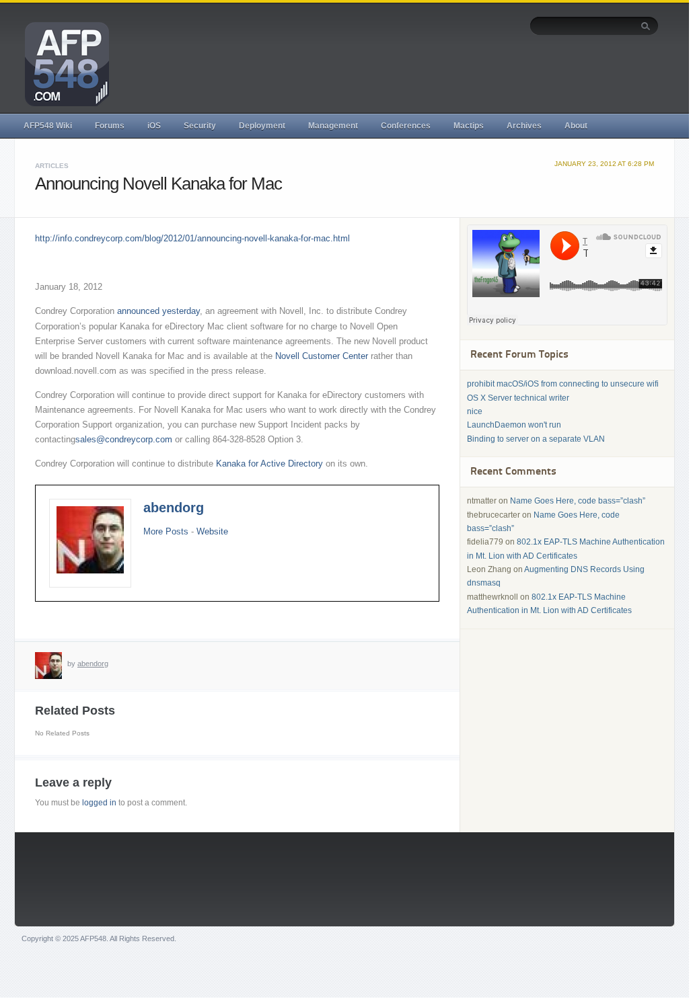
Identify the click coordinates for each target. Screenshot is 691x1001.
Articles (52, 165)
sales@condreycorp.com (123, 439)
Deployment (262, 125)
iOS (154, 125)
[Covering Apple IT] (62, 63)
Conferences (406, 125)
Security (200, 125)
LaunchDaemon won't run (514, 425)
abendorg (173, 507)
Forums (109, 125)
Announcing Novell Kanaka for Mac (158, 183)
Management (333, 125)
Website (212, 531)
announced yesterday (158, 311)
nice (474, 411)
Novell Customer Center (321, 356)
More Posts (165, 531)
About (576, 125)
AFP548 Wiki (48, 125)
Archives (524, 125)
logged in (99, 802)
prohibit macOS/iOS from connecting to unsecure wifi (563, 384)
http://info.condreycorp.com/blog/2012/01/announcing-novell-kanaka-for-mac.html (192, 238)
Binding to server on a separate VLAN (536, 439)
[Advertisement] (414, 72)
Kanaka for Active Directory (269, 463)
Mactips (468, 125)
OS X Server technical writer (518, 398)
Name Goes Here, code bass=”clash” (577, 501)
